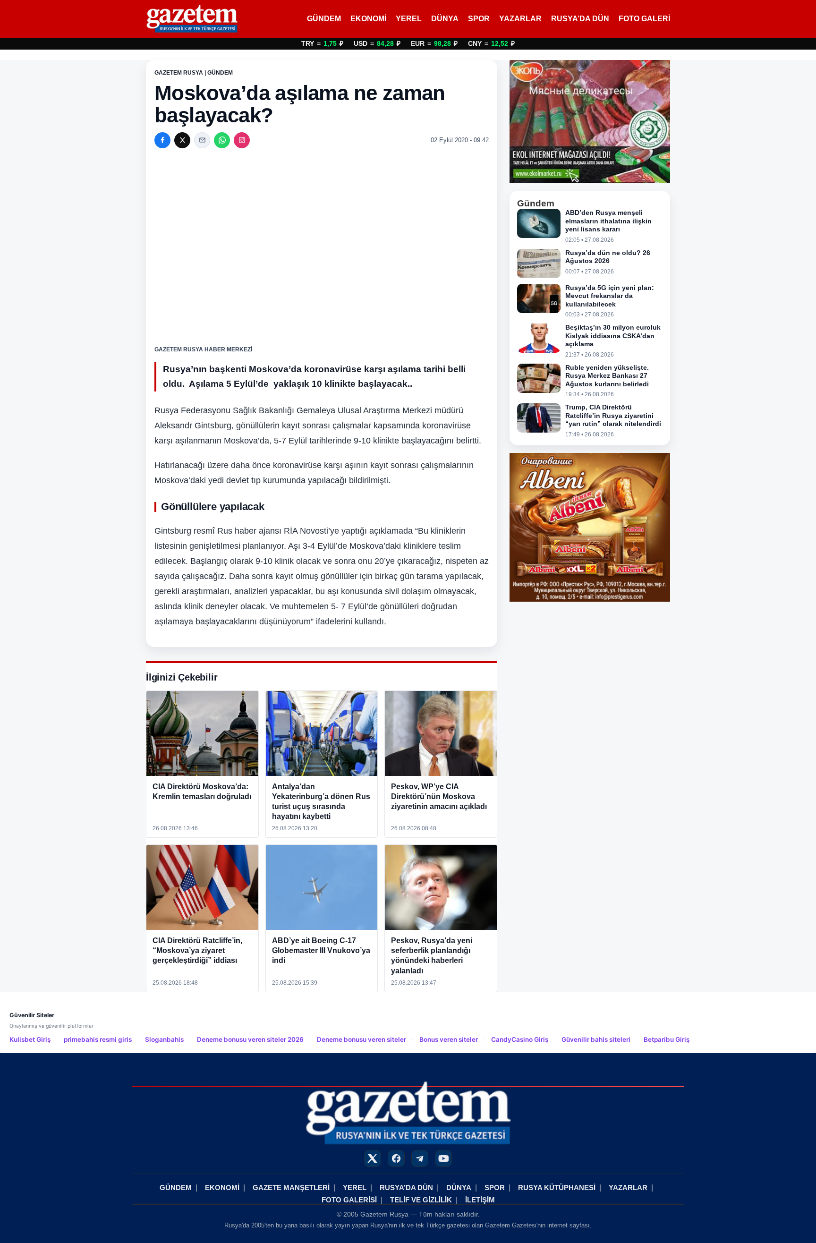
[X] (182, 140)
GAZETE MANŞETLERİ (291, 1187)
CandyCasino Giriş (519, 1039)
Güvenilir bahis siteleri (595, 1039)
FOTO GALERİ (644, 19)
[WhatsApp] (222, 140)
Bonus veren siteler (448, 1039)
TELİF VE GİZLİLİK (421, 1200)
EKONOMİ (368, 19)
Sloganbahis (164, 1039)
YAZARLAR (520, 19)
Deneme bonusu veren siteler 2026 (250, 1039)
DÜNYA (445, 19)
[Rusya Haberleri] (192, 19)
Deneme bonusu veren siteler (361, 1039)
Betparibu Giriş (666, 1039)
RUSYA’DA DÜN (580, 19)
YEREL (409, 19)
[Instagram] (242, 140)
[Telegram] (419, 1158)
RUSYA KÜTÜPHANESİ (556, 1187)
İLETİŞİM (480, 1200)
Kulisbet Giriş (30, 1039)
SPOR (479, 19)
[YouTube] (443, 1158)
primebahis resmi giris (98, 1039)
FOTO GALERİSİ (349, 1200)
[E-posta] (202, 140)
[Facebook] (162, 140)
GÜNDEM (324, 19)
